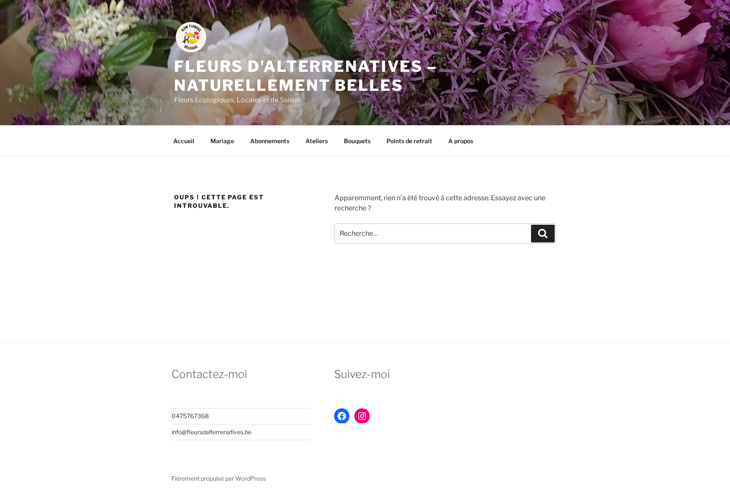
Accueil (183, 140)
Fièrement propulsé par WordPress (219, 478)
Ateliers (316, 140)
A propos (460, 140)
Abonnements (269, 140)
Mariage (222, 140)
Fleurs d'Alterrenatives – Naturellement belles (305, 76)
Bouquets (357, 140)
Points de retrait (409, 140)
